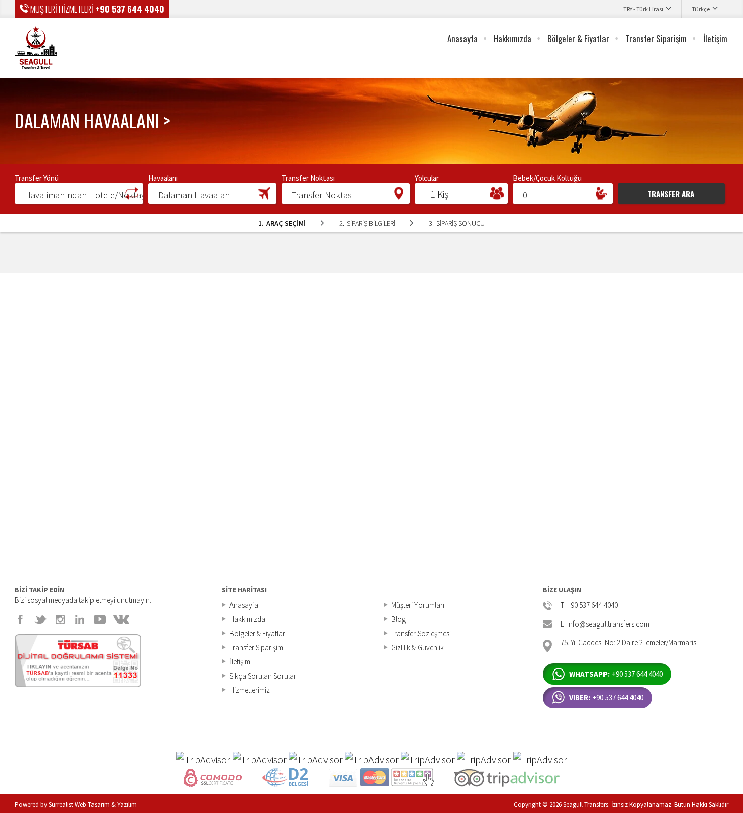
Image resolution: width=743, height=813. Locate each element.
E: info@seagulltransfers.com (605, 624)
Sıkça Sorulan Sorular (262, 676)
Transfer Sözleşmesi (421, 633)
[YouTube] (100, 619)
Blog (398, 619)
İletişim (715, 38)
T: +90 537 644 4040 (589, 605)
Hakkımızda (512, 38)
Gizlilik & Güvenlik (417, 647)
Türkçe (701, 9)
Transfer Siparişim (656, 38)
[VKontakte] (121, 619)
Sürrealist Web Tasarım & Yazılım (93, 804)
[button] (79, 193)
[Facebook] (21, 619)
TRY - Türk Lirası (643, 9)
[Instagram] (60, 619)
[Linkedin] (80, 619)
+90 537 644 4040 (129, 9)
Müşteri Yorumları (417, 605)
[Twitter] (40, 619)
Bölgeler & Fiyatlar (578, 38)
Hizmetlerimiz (249, 690)
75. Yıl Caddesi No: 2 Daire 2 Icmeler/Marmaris (628, 643)
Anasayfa (462, 38)
